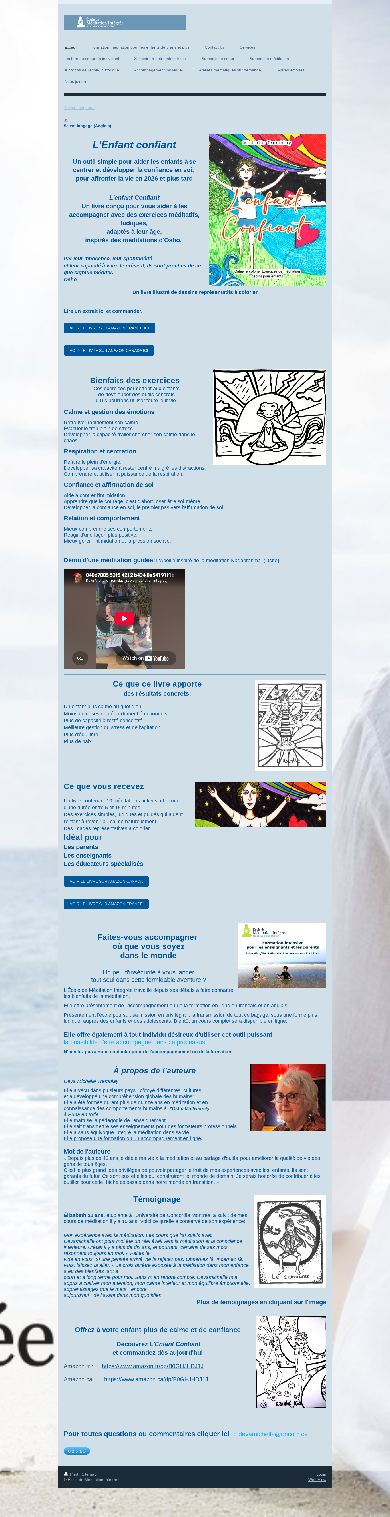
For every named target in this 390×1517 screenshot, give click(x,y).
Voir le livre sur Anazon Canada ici (109, 350)
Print (74, 1474)
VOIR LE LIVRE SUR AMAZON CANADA (106, 881)
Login (321, 1474)
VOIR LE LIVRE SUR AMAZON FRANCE (106, 904)
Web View (317, 1479)
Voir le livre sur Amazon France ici (109, 328)
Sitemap (89, 1474)
